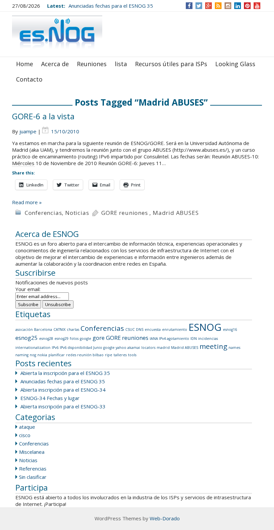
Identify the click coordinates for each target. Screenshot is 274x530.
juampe (27, 131)
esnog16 (230, 329)
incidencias (208, 338)
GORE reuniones (124, 213)
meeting (213, 346)
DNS (139, 329)
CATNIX (59, 329)
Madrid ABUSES (175, 213)
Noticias (77, 213)
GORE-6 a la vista (43, 116)
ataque (27, 426)
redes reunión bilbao (85, 355)
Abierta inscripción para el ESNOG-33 (63, 406)
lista (121, 64)
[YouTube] (257, 5)
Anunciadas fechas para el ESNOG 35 (110, 5)
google (85, 338)
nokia (42, 355)
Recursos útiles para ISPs (171, 64)
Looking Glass (235, 64)
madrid (163, 347)
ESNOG (205, 327)
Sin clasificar (32, 477)
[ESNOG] (57, 33)
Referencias (32, 468)
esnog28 (46, 338)
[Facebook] (189, 5)
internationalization (32, 347)
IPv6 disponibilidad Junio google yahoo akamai (100, 347)
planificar (56, 355)
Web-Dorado (165, 518)
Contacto (29, 79)
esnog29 (61, 338)
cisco (24, 435)
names (234, 347)
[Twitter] (198, 5)
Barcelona (43, 329)
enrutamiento (174, 329)
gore (99, 338)
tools (132, 355)
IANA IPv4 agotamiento (169, 338)
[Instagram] (228, 5)
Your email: (27, 289)
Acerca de (55, 64)
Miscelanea (31, 451)
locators (148, 347)
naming (21, 355)
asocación (24, 329)
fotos (74, 338)
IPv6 (55, 347)
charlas (73, 329)
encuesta (153, 329)
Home (24, 64)
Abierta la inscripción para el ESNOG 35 (65, 373)
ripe (108, 355)
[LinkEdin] (238, 5)
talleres (120, 355)
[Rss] (218, 5)
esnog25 (26, 338)
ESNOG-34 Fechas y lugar (50, 398)
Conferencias (43, 213)
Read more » (27, 202)
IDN (193, 338)
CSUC (130, 329)
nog (33, 355)
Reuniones (92, 64)
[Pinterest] (247, 5)
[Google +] (208, 5)
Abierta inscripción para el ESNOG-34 (63, 389)
